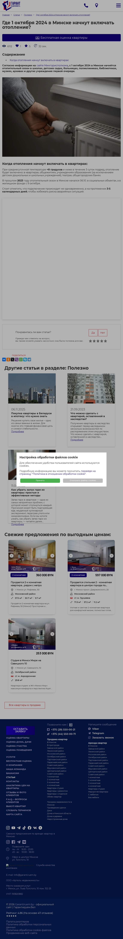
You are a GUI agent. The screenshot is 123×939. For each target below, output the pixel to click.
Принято (40, 480)
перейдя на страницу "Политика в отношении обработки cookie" (58, 472)
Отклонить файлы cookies (83, 480)
